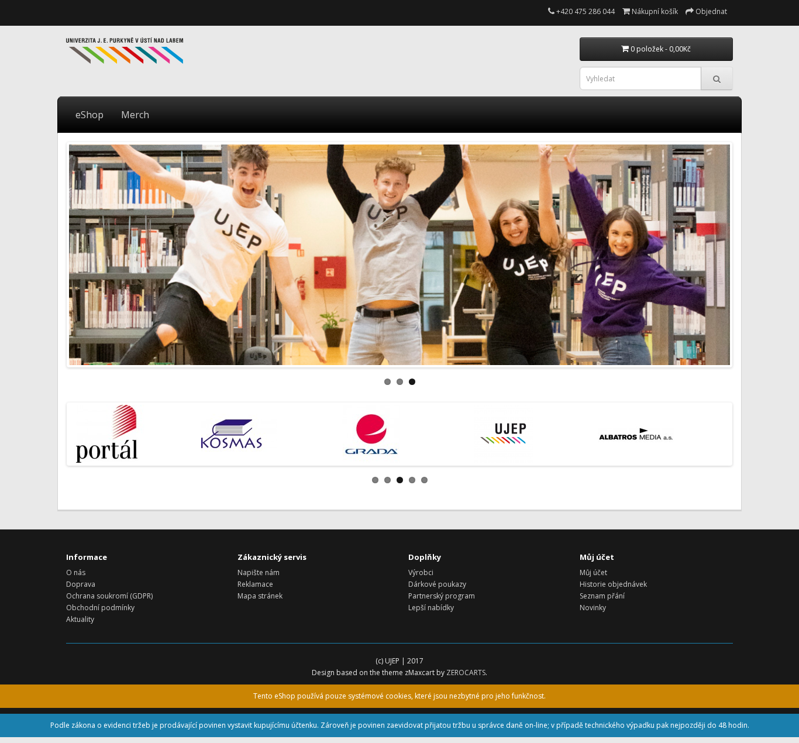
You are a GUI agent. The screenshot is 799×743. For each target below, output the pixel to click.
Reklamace (255, 584)
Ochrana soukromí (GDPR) (109, 596)
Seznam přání (602, 596)
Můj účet (593, 572)
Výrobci (420, 572)
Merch (135, 114)
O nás (75, 572)
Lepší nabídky (431, 608)
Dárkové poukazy (437, 584)
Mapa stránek (260, 596)
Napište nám (258, 572)
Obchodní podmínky (100, 608)
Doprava (80, 584)
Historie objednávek (613, 584)
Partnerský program (441, 596)
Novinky (593, 608)
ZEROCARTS (465, 672)
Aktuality (80, 619)
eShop (89, 114)
